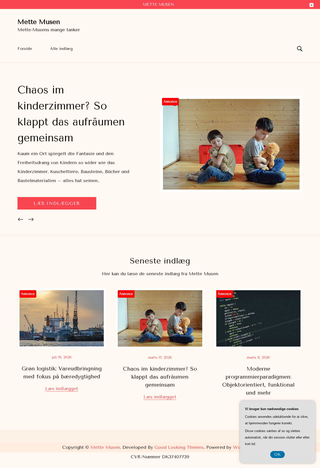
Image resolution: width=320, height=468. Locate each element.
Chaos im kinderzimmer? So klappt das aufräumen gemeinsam (160, 377)
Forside (25, 48)
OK (277, 454)
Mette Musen (39, 22)
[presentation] (22, 220)
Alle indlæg (61, 48)
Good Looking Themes (179, 447)
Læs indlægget (61, 388)
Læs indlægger (57, 203)
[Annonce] (231, 191)
